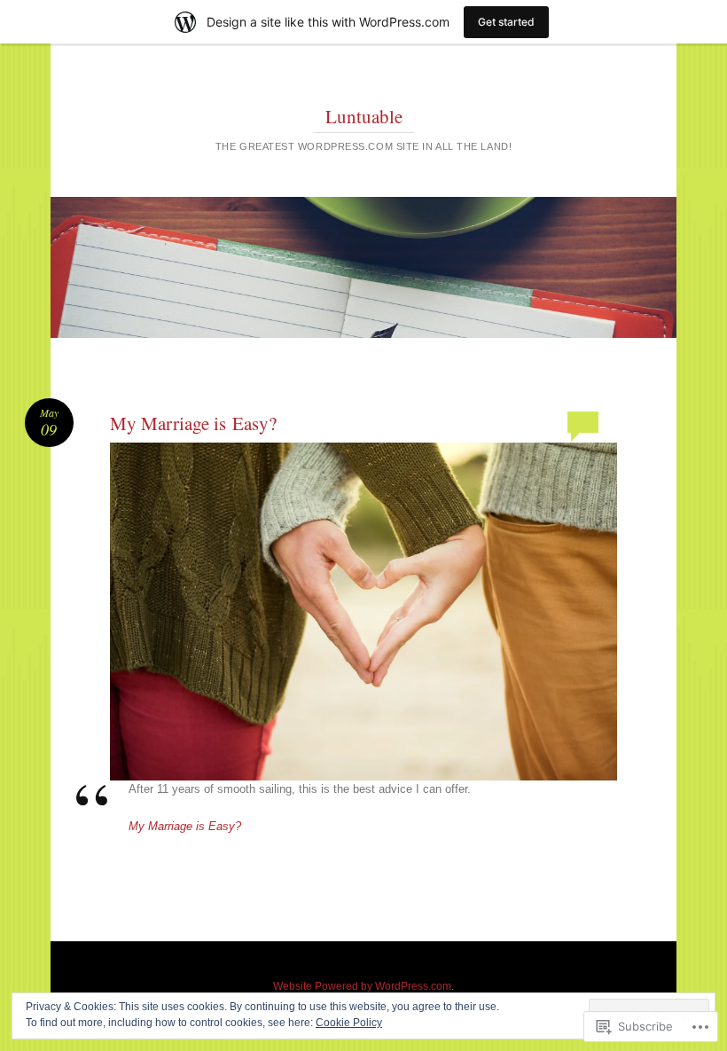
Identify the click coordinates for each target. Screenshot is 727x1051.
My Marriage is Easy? (193, 423)
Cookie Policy (349, 1022)
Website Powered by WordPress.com (362, 986)
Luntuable (364, 116)
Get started (506, 21)
